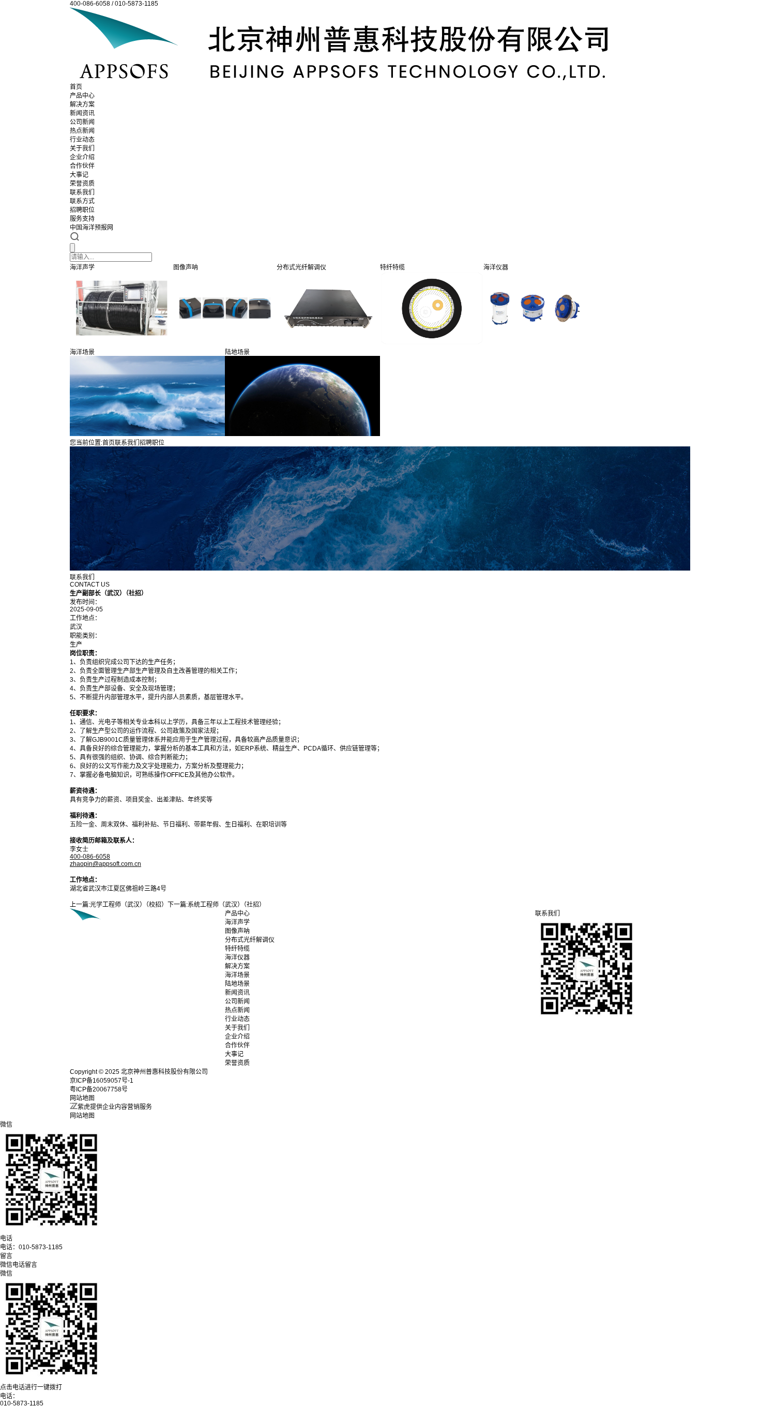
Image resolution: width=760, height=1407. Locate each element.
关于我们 (82, 148)
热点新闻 (82, 130)
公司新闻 (82, 122)
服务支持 (82, 218)
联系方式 (82, 201)
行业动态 (82, 139)
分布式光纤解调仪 (250, 940)
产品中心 (82, 95)
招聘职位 (82, 210)
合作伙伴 (82, 166)
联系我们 (82, 192)
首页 (76, 87)
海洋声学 (237, 922)
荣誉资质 (82, 183)
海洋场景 (237, 975)
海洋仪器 (237, 957)
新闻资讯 (82, 113)
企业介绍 (82, 157)
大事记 (79, 174)
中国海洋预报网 (91, 227)
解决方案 (82, 104)
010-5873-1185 (21, 1403)
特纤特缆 (237, 948)
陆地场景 (237, 983)
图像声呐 (237, 931)
